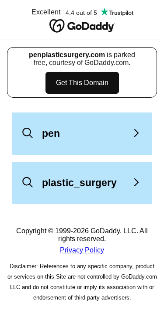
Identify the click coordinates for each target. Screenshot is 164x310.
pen (51, 133)
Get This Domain (82, 82)
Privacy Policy (82, 250)
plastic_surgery (79, 182)
